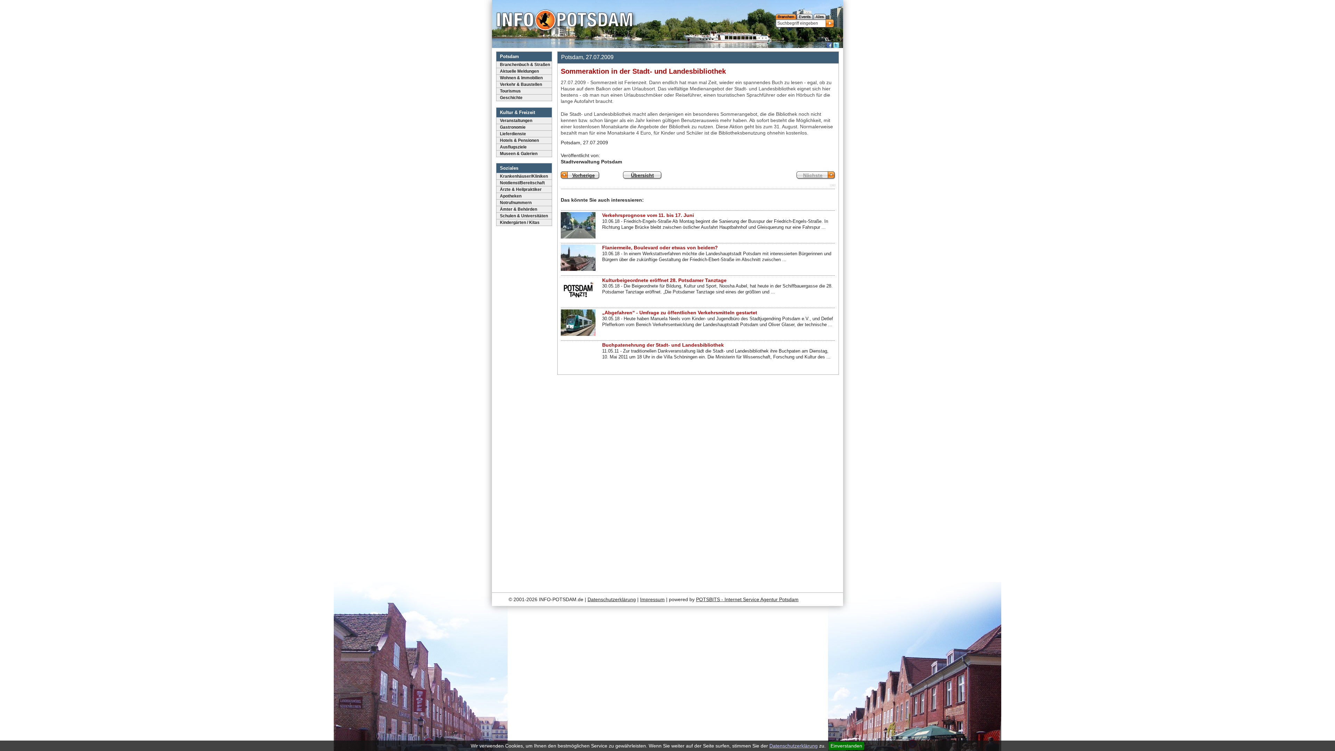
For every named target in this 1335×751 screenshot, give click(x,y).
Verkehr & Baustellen (521, 84)
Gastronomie (513, 127)
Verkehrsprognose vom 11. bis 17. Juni (648, 215)
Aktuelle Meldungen (519, 71)
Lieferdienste (513, 133)
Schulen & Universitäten (524, 215)
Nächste (813, 175)
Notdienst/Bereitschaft (522, 182)
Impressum (652, 599)
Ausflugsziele (513, 147)
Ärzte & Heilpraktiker (521, 189)
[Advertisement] (787, 481)
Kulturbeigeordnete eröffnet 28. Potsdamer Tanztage (664, 280)
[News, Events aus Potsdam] (564, 21)
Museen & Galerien (518, 153)
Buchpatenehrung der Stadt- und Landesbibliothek (663, 345)
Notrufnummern (516, 202)
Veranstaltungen (516, 120)
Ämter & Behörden (518, 209)
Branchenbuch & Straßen (525, 64)
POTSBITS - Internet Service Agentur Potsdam (747, 599)
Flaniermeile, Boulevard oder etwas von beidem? (660, 247)
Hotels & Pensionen (519, 140)
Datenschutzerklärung (793, 746)
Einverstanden (846, 746)
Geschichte (511, 97)
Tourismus (510, 91)
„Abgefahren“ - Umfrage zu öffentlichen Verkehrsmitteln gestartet (679, 312)
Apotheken (510, 196)
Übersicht (642, 175)
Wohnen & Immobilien (521, 77)
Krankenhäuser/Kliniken (524, 176)
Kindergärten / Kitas (520, 222)
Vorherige (583, 175)
